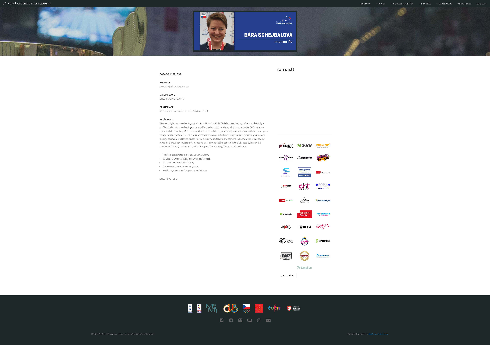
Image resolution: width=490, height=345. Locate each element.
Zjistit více (286, 275)
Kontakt (481, 4)
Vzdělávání (445, 4)
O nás (381, 4)
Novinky (365, 4)
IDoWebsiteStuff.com (378, 334)
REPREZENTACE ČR (402, 4)
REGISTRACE (464, 4)
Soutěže (425, 4)
